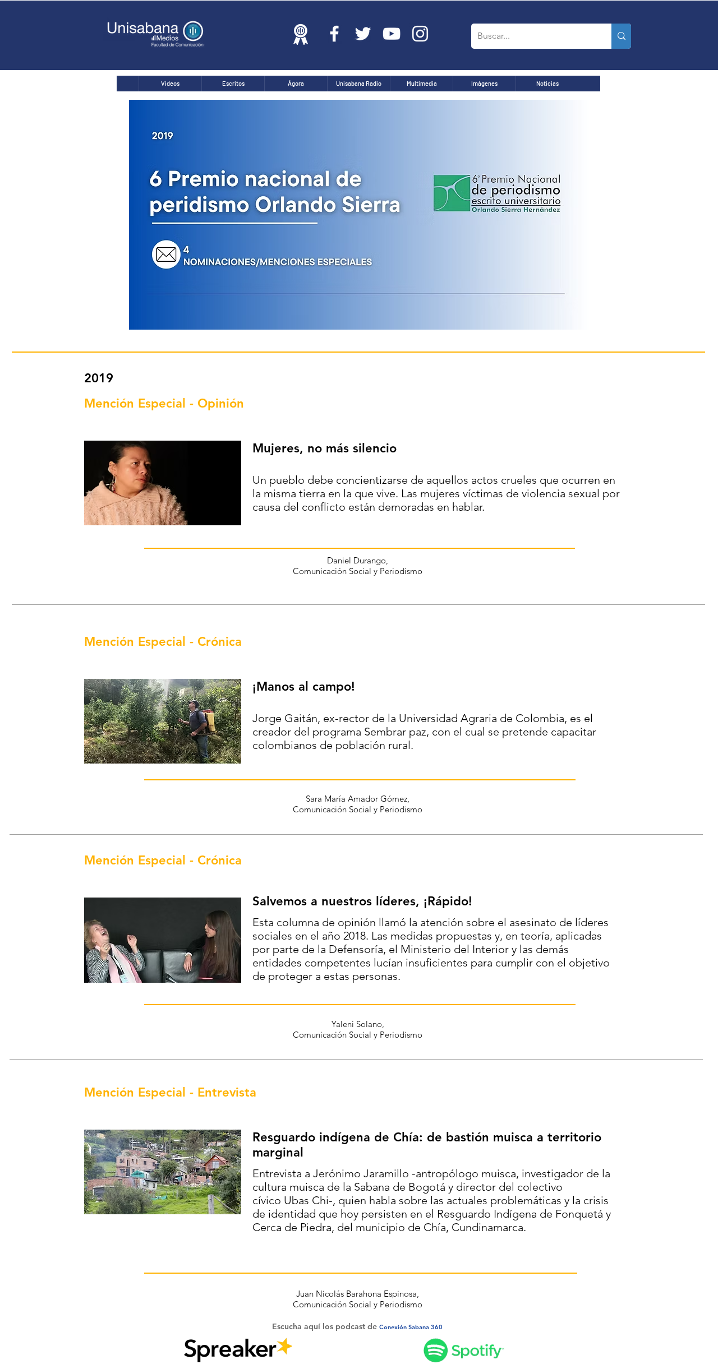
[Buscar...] (621, 36)
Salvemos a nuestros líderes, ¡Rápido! (362, 901)
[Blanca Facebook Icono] (334, 33)
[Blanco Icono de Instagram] (420, 33)
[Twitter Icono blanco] (363, 33)
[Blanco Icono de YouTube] (391, 33)
